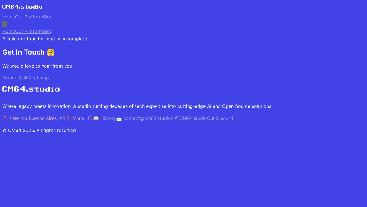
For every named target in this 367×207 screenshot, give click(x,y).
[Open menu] (4, 24)
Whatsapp (38, 77)
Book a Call (14, 77)
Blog (48, 17)
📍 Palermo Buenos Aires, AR (33, 118)
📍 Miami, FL (79, 118)
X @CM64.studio (189, 118)
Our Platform (29, 17)
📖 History (104, 118)
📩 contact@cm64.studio (143, 118)
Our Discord (220, 118)
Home (8, 17)
